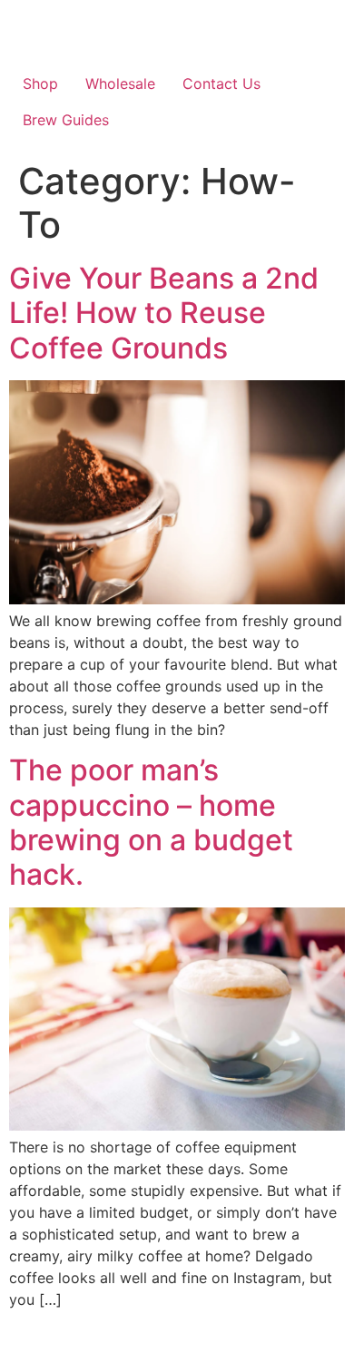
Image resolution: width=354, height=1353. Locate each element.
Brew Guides (66, 120)
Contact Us (221, 83)
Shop (40, 83)
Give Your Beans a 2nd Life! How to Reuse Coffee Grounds (164, 313)
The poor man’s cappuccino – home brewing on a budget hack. (151, 822)
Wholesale (120, 83)
